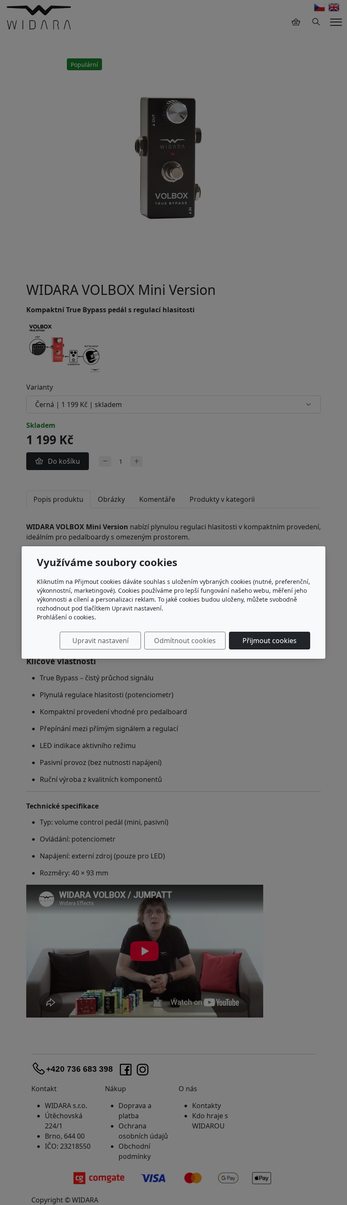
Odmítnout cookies (185, 640)
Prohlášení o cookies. (66, 617)
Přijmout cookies (269, 640)
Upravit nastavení (100, 640)
